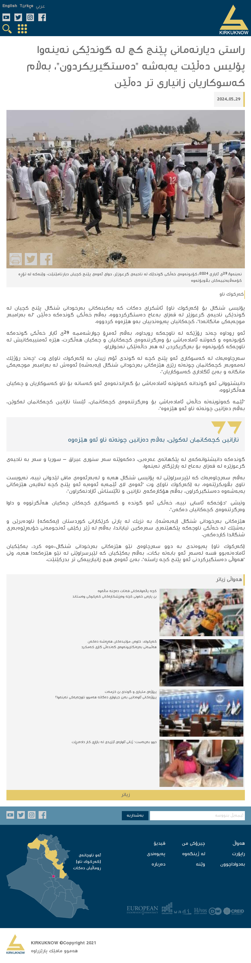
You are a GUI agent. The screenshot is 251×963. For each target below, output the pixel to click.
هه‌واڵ (239, 843)
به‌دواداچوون (232, 864)
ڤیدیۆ (159, 843)
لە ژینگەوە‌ (193, 854)
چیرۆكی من (193, 843)
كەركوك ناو (231, 294)
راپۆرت (238, 854)
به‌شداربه (135, 816)
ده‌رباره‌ (158, 864)
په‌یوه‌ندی (156, 854)
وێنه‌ (200, 864)
